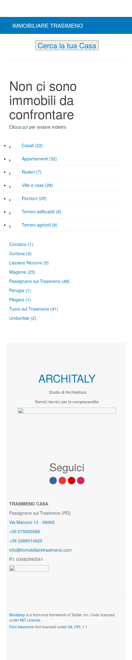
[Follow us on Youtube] (62, 480)
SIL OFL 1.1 (77, 626)
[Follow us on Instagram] (80, 480)
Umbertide (20, 318)
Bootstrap (17, 614)
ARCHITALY (66, 378)
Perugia (17, 290)
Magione (18, 272)
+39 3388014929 (25, 540)
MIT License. (30, 619)
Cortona (17, 253)
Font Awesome (21, 626)
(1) (30, 244)
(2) (33, 318)
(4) (29, 253)
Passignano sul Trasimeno (35, 281)
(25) (31, 272)
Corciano (18, 244)
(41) (54, 309)
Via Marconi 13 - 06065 (32, 522)
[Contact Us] (71, 480)
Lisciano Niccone (26, 263)
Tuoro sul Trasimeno (29, 309)
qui (25, 127)
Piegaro (17, 299)
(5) (46, 263)
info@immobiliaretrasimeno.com (40, 550)
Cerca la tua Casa (67, 45)
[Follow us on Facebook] (53, 480)
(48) (66, 281)
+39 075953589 (24, 531)
